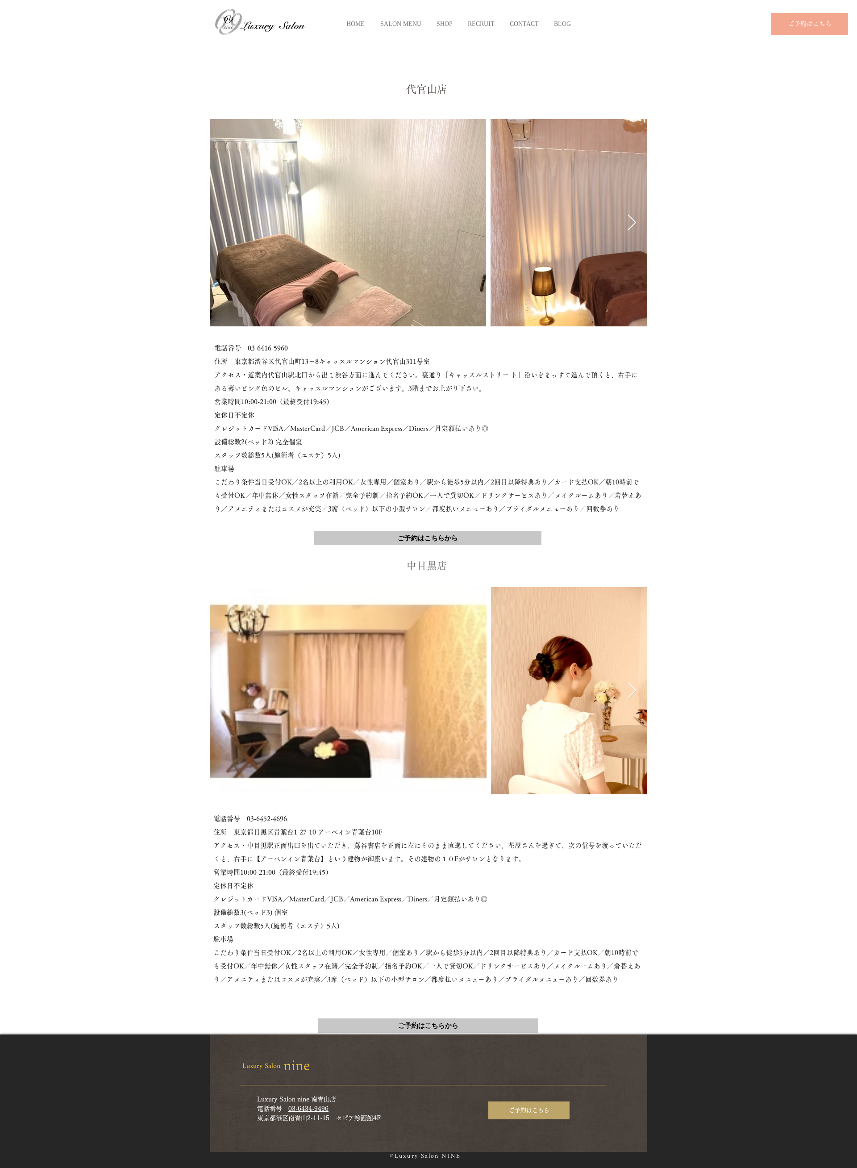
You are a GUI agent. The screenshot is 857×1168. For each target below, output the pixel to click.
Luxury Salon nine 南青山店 (296, 1099)
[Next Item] (632, 223)
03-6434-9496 (308, 1108)
